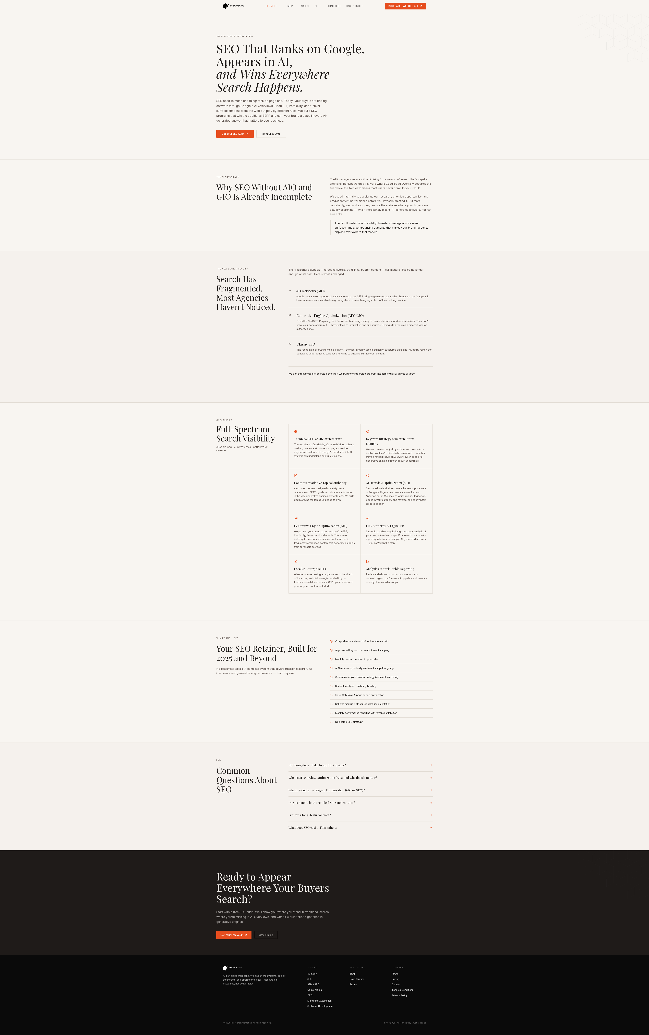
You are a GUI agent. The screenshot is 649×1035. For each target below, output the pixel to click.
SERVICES (271, 6)
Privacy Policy (399, 995)
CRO (310, 995)
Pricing (290, 6)
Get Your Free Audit (231, 934)
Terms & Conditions (402, 989)
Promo (353, 984)
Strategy (312, 973)
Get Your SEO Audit (233, 133)
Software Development (320, 1006)
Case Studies (354, 6)
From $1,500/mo (271, 133)
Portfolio (334, 6)
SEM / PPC (313, 984)
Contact (396, 984)
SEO (309, 979)
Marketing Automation (319, 1000)
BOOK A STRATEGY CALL (403, 6)
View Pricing (265, 934)
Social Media (314, 989)
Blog (318, 6)
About (305, 6)
